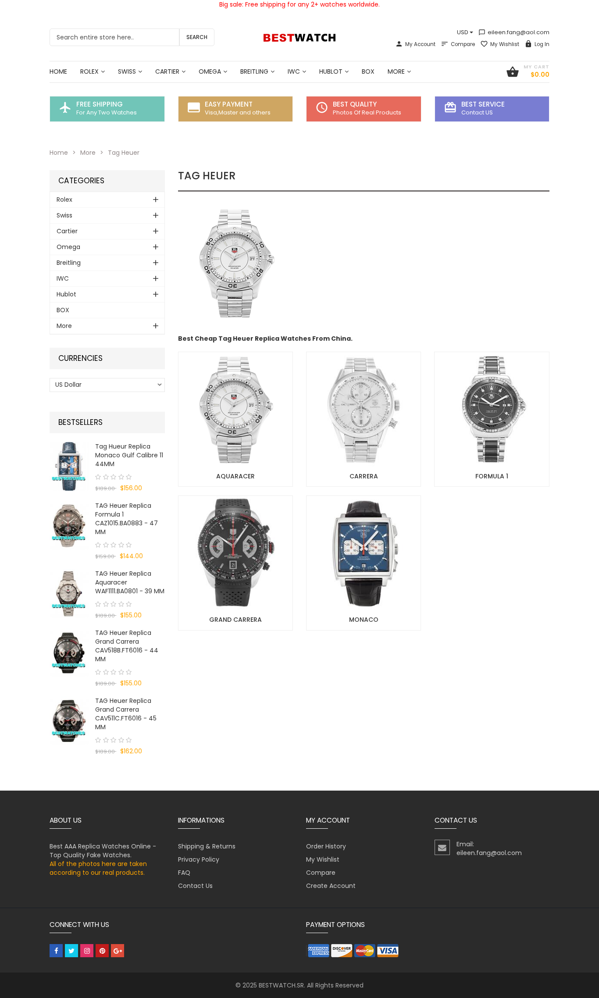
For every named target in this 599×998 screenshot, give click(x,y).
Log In (542, 44)
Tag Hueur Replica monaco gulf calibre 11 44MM (129, 455)
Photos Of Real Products (367, 112)
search (196, 37)
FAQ (184, 872)
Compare (463, 44)
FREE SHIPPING (99, 104)
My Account (420, 44)
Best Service (483, 104)
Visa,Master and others (238, 112)
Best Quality (355, 104)
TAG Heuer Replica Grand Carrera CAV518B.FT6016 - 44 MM (126, 645)
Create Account (331, 885)
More (88, 152)
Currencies (80, 358)
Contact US (477, 112)
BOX (63, 310)
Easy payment (229, 104)
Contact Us (195, 885)
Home (59, 152)
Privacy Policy (198, 859)
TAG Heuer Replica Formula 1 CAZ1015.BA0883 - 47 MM (126, 518)
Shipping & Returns (206, 846)
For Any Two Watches (106, 112)
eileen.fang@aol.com (513, 32)
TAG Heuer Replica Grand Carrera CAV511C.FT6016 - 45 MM (126, 713)
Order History (326, 846)
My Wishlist (504, 44)
